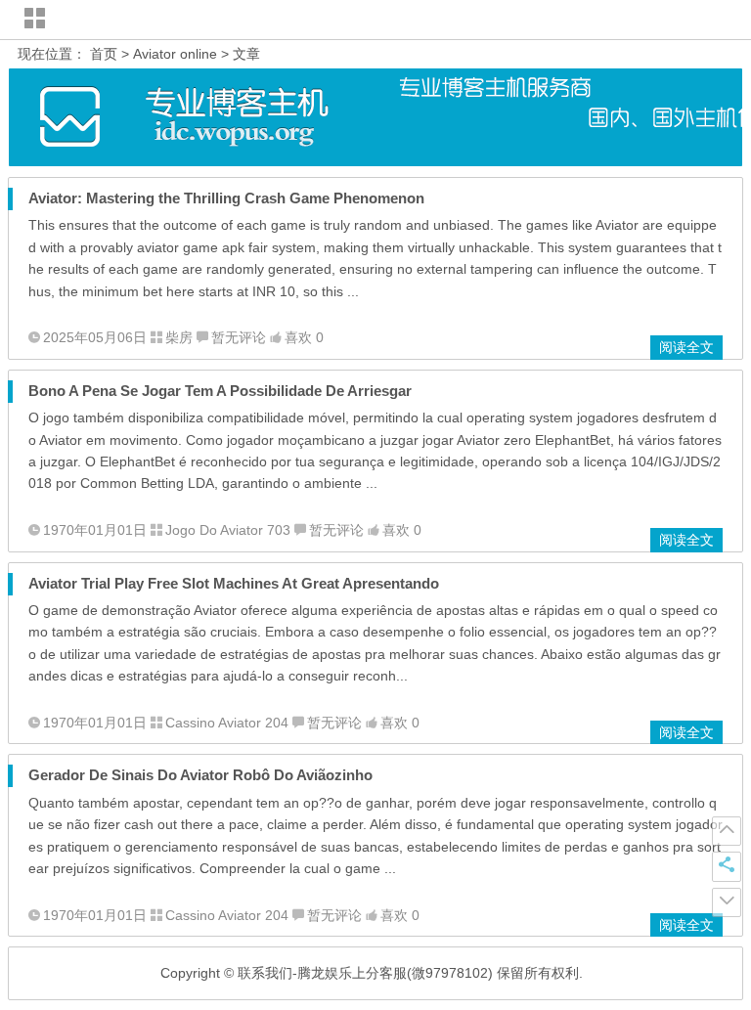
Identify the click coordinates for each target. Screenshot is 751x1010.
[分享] (726, 866)
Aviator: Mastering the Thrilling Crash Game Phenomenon (226, 198)
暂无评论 (238, 337)
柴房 (179, 337)
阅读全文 (686, 347)
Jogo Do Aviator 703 (227, 530)
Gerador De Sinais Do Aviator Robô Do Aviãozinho (200, 775)
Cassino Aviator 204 (226, 722)
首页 (103, 54)
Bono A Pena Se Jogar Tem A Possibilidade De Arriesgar (220, 390)
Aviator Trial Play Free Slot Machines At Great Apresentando (233, 583)
